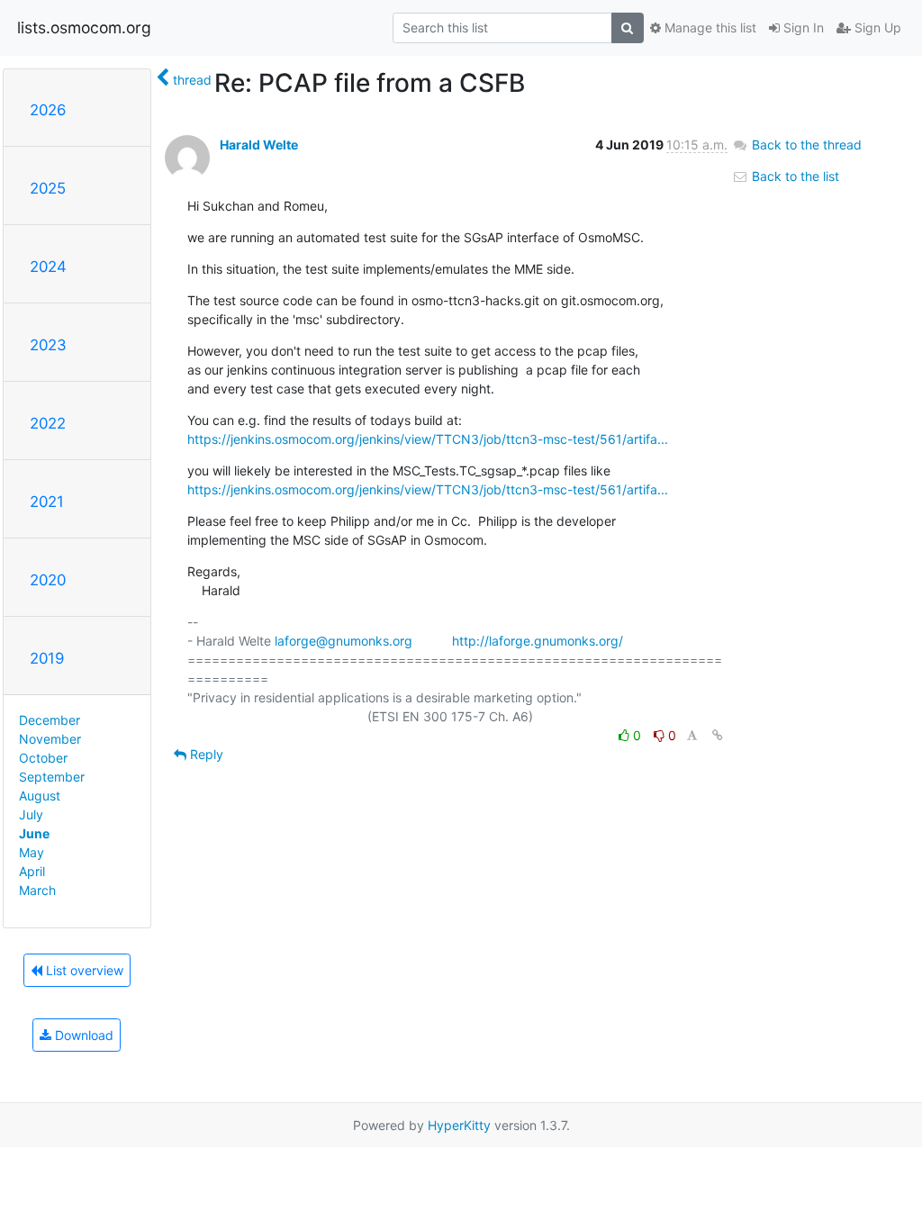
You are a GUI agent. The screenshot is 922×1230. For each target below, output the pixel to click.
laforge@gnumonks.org (343, 640)
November (50, 738)
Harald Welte (259, 144)
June (34, 833)
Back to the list (793, 176)
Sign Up (876, 27)
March (37, 890)
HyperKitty (459, 1125)
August (39, 795)
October (43, 757)
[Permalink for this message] (718, 735)
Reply (204, 754)
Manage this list (708, 27)
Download (82, 1035)
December (49, 720)
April (32, 871)
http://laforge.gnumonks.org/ (537, 640)
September (52, 776)
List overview (82, 970)
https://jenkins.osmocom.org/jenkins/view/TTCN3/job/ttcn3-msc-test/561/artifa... (427, 439)
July (31, 814)
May (31, 852)
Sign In (802, 27)
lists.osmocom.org (84, 27)
